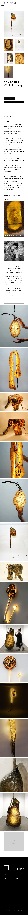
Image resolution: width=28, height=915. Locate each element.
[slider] (7, 235)
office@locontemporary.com (13, 875)
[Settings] (20, 236)
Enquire (14, 101)
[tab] (14, 117)
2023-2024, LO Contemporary (14, 910)
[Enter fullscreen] (23, 236)
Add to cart (9, 98)
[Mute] (13, 236)
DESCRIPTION (8, 116)
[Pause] (5, 236)
